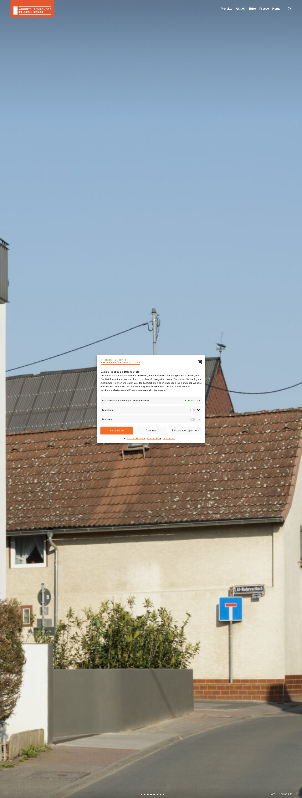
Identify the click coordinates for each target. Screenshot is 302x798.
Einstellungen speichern (185, 430)
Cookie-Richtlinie (136, 438)
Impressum (169, 438)
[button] (200, 362)
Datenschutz (154, 438)
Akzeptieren (117, 430)
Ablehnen (151, 430)
